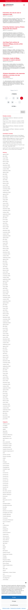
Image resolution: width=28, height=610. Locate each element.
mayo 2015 (5, 395)
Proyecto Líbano (6, 559)
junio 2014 (5, 415)
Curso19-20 (5, 483)
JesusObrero (6, 541)
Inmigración (5, 528)
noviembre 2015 (6, 384)
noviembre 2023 (6, 210)
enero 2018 (5, 337)
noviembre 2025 (6, 167)
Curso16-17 (10, 16)
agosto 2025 (5, 172)
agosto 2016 (5, 368)
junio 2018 (5, 328)
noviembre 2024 (6, 188)
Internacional (6, 536)
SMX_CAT (5, 568)
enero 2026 (5, 163)
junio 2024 (5, 197)
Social (4, 570)
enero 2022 (5, 250)
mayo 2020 (5, 286)
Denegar (14, 601)
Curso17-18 (5, 480)
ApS (4, 440)
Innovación (5, 530)
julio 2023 (5, 217)
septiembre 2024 (6, 192)
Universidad (5, 579)
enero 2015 (5, 402)
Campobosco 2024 (7, 445)
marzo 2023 (5, 225)
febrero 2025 (6, 183)
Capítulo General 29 (7, 449)
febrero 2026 (6, 161)
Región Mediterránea (7, 565)
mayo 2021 (5, 264)
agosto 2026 (5, 154)
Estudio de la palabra (7, 510)
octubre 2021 (6, 255)
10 (8, 102)
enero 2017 (5, 359)
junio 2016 (5, 371)
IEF (3, 523)
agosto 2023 (5, 215)
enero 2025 (5, 185)
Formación (5, 518)
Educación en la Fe (7, 499)
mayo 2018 (5, 330)
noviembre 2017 (6, 340)
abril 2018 (5, 331)
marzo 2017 (5, 355)
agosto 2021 (5, 259)
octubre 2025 (6, 168)
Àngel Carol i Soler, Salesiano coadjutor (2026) (13, 121)
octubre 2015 (6, 386)
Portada (4, 556)
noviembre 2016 (6, 362)
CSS (4, 470)
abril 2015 (5, 397)
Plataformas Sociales (7, 554)
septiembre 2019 (6, 301)
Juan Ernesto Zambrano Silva (9, 144)
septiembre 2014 (6, 409)
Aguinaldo (5, 431)
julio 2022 (5, 239)
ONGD (4, 547)
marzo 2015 (5, 398)
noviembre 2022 (6, 232)
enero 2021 (5, 272)
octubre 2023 (6, 212)
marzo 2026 (5, 159)
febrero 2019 (6, 313)
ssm (4, 574)
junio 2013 (5, 418)
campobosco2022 (7, 447)
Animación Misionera (7, 434)
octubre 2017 (6, 342)
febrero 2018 (6, 335)
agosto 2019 (5, 302)
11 (12, 102)
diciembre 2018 (6, 317)
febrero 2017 (6, 357)
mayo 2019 (5, 308)
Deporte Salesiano (7, 494)
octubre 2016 (6, 364)
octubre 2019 (6, 299)
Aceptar (14, 597)
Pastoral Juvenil (6, 552)
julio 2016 (5, 369)
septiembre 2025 (6, 170)
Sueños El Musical (7, 576)
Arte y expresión (6, 442)
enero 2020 (5, 293)
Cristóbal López (6, 469)
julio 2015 (5, 391)
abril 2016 (5, 375)
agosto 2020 (5, 281)
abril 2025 (5, 179)
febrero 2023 (6, 226)
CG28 (4, 458)
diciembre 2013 (6, 417)
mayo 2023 (5, 221)
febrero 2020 (6, 292)
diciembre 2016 (6, 360)
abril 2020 (5, 288)
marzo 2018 (5, 333)
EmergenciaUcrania (7, 505)
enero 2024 (5, 206)
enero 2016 (5, 380)
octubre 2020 (6, 277)
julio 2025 (5, 174)
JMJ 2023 (5, 543)
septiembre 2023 (6, 214)
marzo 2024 (5, 203)
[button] (26, 582)
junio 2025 (5, 176)
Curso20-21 (5, 485)
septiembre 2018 (6, 322)
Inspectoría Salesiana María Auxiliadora (13, 1)
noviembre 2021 (6, 253)
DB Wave (5, 489)
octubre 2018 (6, 321)
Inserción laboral (6, 532)
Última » (14, 106)
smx (4, 566)
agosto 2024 (5, 194)
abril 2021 (5, 266)
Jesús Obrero (6, 539)
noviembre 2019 (6, 297)
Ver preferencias (14, 605)
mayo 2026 (5, 157)
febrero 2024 (6, 205)
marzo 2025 (5, 181)
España (4, 508)
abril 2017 (5, 353)
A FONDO (5, 425)
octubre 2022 (6, 234)
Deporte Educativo (7, 492)
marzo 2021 (5, 268)
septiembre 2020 (6, 279)
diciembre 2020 (6, 273)
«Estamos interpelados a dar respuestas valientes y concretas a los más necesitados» (14, 75)
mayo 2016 (5, 373)
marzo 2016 (5, 377)
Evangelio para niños (7, 512)
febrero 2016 (6, 378)
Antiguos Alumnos (7, 436)
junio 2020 (5, 284)
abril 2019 (5, 310)
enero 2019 (5, 315)
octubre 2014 (6, 407)
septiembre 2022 (6, 235)
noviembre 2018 (6, 319)
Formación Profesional (8, 519)
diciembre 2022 (6, 230)
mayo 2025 (5, 177)
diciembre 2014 (6, 404)
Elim (4, 501)
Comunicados (6, 465)
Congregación (6, 467)
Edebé (4, 498)
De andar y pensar (7, 490)
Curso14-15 (5, 474)
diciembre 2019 (6, 295)
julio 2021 (5, 261)
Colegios (5, 461)
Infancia (4, 527)
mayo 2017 (5, 351)
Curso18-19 (5, 481)
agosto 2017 (5, 346)
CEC (4, 452)
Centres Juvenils (6, 454)
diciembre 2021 (6, 252)
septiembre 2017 (6, 344)
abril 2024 (5, 201)
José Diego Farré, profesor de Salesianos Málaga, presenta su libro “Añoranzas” (13, 44)
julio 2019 (5, 304)
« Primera (14, 94)
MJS (4, 545)
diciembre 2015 (6, 382)
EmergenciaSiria (6, 503)
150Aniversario (6, 423)
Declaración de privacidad (15, 608)
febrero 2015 (6, 400)
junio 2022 (5, 241)
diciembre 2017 (6, 339)
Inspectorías (5, 534)
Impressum (23, 608)
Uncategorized (6, 577)
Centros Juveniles (7, 456)
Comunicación (6, 463)
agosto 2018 (5, 324)
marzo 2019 (5, 311)
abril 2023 (5, 223)
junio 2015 (5, 393)
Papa (4, 548)
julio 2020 (5, 283)
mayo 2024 (5, 199)
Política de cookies (6, 608)
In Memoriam (6, 525)
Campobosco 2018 (7, 443)
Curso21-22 (5, 487)
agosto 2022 (5, 237)
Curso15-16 (5, 476)
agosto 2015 (5, 389)
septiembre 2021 (6, 257)
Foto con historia (6, 521)
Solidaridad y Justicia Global (9, 572)
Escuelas (5, 507)
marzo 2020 (5, 290)
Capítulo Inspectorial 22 (8, 451)
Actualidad (5, 427)
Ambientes (5, 432)
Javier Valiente (6, 538)
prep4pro (5, 557)
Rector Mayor (6, 563)
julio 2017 (5, 348)
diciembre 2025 (6, 165)
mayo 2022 (5, 243)
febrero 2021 (6, 270)
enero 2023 (5, 228)
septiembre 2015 (6, 387)
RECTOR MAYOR (7, 561)
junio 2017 (5, 349)
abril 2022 (5, 244)
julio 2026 (5, 156)
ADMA (4, 429)
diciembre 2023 (6, 208)
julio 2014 (5, 413)
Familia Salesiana (7, 514)
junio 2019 (5, 306)
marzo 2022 (5, 246)
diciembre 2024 (6, 187)
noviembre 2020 (6, 275)
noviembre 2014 (6, 406)
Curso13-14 (5, 472)
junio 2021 (5, 263)
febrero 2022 (6, 248)
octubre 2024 (6, 190)
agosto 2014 (5, 411)
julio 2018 (5, 326)
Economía (5, 496)
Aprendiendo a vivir (7, 438)
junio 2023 (5, 219)
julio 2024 (5, 196)
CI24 (4, 460)
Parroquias (5, 550)
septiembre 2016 (6, 366)
